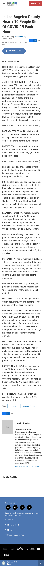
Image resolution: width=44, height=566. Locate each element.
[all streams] (41, 563)
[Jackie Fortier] (7, 427)
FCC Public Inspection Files (14, 535)
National (13, 406)
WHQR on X (9, 530)
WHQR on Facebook (12, 525)
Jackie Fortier (20, 36)
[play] (3, 563)
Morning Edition (29, 406)
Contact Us (9, 520)
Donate (36, 3)
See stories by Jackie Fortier (27, 466)
